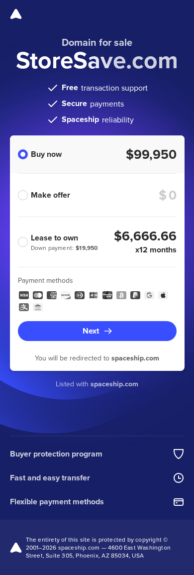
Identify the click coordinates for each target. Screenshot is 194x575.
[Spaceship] (16, 14)
